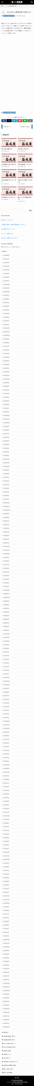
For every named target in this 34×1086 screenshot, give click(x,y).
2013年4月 (6, 838)
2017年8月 (6, 648)
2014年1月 (6, 805)
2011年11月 (6, 899)
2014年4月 (6, 794)
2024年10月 (6, 335)
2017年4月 (6, 663)
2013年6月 (6, 830)
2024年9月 (6, 339)
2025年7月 (6, 302)
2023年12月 (6, 372)
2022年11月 (6, 419)
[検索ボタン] (31, 2)
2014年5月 (6, 790)
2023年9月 (6, 383)
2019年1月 (6, 586)
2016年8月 (6, 692)
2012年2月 (6, 888)
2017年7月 (6, 652)
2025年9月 (6, 295)
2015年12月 (6, 721)
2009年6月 (6, 1005)
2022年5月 (6, 441)
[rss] (18, 1078)
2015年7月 (6, 739)
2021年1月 (6, 499)
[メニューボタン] (2, 2)
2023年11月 (6, 375)
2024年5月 (6, 353)
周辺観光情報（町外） (9, 1040)
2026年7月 (6, 259)
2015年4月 (6, 750)
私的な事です (7, 1058)
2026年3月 (6, 273)
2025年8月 (6, 299)
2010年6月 (6, 961)
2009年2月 (6, 1019)
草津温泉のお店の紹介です (10, 1061)
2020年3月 (6, 535)
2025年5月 (6, 310)
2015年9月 (6, 732)
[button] (3, 120)
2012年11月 (6, 856)
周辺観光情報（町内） (9, 1036)
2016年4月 (6, 707)
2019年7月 (6, 565)
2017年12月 (6, 634)
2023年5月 (6, 397)
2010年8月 (6, 954)
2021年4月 (6, 488)
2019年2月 (6, 583)
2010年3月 (6, 972)
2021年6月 (6, 481)
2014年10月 (6, 772)
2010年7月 (6, 958)
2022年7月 (6, 434)
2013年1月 (6, 848)
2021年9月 (6, 470)
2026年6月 (6, 262)
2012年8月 (6, 867)
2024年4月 (6, 357)
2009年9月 (6, 994)
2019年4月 (6, 576)
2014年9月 (6, 776)
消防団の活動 (7, 1051)
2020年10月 (6, 510)
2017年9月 (6, 645)
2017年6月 (6, 656)
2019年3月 (6, 579)
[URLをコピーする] (30, 120)
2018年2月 (6, 626)
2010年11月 (6, 943)
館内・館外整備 (7, 1072)
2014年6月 (6, 787)
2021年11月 (6, 463)
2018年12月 (6, 590)
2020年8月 (6, 517)
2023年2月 (6, 408)
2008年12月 (6, 1027)
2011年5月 (6, 921)
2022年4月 (6, 444)
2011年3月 (6, 929)
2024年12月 (6, 328)
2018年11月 (6, 594)
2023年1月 (6, 412)
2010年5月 (6, 965)
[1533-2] (17, 102)
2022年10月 (6, 423)
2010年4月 (6, 969)
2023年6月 (6, 393)
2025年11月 (6, 288)
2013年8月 (6, 823)
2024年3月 (6, 361)
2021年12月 (6, 459)
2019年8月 (6, 561)
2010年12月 (6, 939)
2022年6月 (6, 437)
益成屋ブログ (7, 1054)
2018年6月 (6, 612)
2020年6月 (6, 525)
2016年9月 (6, 688)
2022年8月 (6, 430)
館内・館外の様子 (8, 1069)
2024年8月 (6, 343)
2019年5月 (6, 572)
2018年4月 (6, 619)
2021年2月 (6, 495)
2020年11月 (6, 506)
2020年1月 (6, 543)
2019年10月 (6, 554)
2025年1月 (6, 324)
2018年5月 (6, 616)
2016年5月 (6, 703)
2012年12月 (6, 852)
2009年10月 (6, 990)
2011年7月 (6, 914)
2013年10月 (6, 816)
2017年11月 (6, 637)
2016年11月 (6, 681)
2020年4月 (6, 532)
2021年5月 (6, 485)
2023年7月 (6, 390)
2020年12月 (6, 503)
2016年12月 (6, 677)
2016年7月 (6, 696)
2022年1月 (6, 455)
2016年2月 (6, 714)
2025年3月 (6, 317)
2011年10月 (6, 903)
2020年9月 (6, 514)
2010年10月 (6, 947)
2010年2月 (6, 976)
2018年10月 (6, 597)
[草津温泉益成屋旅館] (17, 2)
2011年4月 (6, 925)
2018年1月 (6, 630)
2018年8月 (6, 605)
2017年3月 (6, 666)
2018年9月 (6, 601)
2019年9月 (6, 557)
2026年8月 (6, 255)
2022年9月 (6, 426)
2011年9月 (6, 907)
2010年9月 (6, 950)
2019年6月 (6, 568)
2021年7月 (6, 477)
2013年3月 (6, 841)
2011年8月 (6, 910)
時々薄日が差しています (8, 229)
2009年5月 (6, 1009)
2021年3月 (6, 492)
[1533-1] (17, 68)
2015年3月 (6, 754)
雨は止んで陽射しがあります (9, 238)
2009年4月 (6, 1012)
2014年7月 (6, 783)
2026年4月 (6, 270)
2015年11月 (6, 725)
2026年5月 (6, 266)
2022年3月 (6, 448)
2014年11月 (6, 768)
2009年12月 (6, 983)
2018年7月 (6, 608)
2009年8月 (6, 998)
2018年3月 (6, 623)
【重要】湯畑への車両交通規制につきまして (13, 224)
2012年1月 (6, 892)
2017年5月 (6, 659)
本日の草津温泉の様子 (8, 16)
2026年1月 (6, 281)
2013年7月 (6, 827)
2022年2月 (6, 452)
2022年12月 (6, 415)
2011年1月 (6, 936)
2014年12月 (6, 765)
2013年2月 (6, 845)
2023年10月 (6, 379)
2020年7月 (6, 521)
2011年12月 (6, 896)
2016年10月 (6, 685)
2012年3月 (6, 885)
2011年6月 (6, 918)
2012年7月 (6, 870)
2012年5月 (6, 878)
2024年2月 (6, 364)
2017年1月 (6, 674)
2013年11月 (6, 812)
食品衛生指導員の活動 (9, 1065)
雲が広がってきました (7, 220)
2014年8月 (6, 779)
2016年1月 (6, 717)
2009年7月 (6, 1001)
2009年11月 (6, 987)
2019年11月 (6, 550)
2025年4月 (6, 313)
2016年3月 (6, 710)
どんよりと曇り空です (7, 233)
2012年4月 (6, 881)
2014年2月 (6, 801)
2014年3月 (6, 798)
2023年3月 (6, 404)
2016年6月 (6, 699)
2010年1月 (6, 979)
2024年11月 (6, 332)
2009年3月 (6, 1016)
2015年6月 (6, 743)
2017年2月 (6, 670)
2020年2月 (6, 539)
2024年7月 (6, 346)
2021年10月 (6, 466)
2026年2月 (6, 277)
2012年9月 (6, 863)
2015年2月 (6, 757)
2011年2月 (6, 932)
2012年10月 (6, 859)
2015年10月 (6, 728)
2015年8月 (6, 736)
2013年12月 (6, 808)
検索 (30, 210)
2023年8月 (6, 386)
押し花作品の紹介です (9, 1043)
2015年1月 (6, 761)
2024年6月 (6, 350)
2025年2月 (6, 321)
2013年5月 (6, 834)
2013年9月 (6, 819)
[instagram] (16, 1078)
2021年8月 (6, 474)
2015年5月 (6, 747)
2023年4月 (6, 401)
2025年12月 (6, 284)
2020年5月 (6, 528)
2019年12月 (6, 546)
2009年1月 (6, 1023)
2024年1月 (6, 368)
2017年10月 (6, 641)
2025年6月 (6, 306)
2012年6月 (6, 874)
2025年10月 (6, 292)
